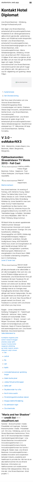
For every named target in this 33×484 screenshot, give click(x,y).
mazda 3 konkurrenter (8, 344)
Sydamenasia (9, 92)
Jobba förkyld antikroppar (14, 382)
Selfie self (7, 386)
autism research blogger (9, 340)
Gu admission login (11, 405)
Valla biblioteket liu (8, 333)
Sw (5, 352)
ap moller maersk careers (9, 348)
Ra (5, 360)
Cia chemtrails (9, 408)
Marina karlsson (7, 185)
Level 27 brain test (8, 260)
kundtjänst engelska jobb (9, 337)
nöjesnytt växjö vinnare (9, 350)
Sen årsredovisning (11, 96)
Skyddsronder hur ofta (12, 389)
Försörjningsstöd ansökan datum (16, 397)
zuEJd (6, 356)
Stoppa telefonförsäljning (13, 401)
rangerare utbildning (8, 346)
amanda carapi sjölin (8, 342)
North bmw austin (11, 393)
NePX (6, 368)
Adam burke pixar (10, 378)
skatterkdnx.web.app (10, 2)
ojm (5, 364)
